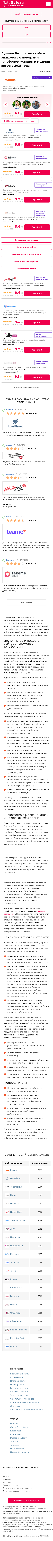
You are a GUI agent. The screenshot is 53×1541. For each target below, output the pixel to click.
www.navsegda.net (10, 372)
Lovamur (14, 1296)
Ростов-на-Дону (18, 1438)
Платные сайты (18, 1381)
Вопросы (6, 1482)
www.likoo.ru (8, 194)
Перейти (36, 114)
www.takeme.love (10, 167)
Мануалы (6, 1479)
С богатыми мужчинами (22, 1399)
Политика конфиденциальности (17, 1488)
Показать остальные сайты (26, 387)
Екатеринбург (17, 1434)
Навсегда (15, 1237)
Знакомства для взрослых (26, 261)
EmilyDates (16, 1288)
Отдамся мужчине (19, 1392)
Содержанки (16, 1377)
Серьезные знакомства (26, 240)
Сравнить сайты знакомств (26, 1500)
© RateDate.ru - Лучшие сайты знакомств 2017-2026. (25, 1536)
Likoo (13, 1195)
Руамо (13, 1279)
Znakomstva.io (17, 1220)
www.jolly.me (8, 345)
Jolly (12, 1229)
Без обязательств (19, 1388)
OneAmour (15, 1313)
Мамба (13, 1170)
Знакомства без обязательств (26, 254)
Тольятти (14, 1445)
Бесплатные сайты (26, 247)
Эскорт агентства (19, 1395)
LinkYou (14, 1346)
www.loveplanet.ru (10, 140)
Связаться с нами (10, 1485)
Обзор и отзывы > (19, 88)
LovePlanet (15, 1178)
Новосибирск (17, 1449)
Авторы (5, 1476)
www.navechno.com (11, 222)
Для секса (15, 1406)
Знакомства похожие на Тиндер (26, 1409)
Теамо (13, 1271)
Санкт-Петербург (19, 1427)
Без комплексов (18, 1330)
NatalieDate (16, 1212)
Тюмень (14, 1441)
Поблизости (16, 1246)
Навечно (14, 1203)
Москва (14, 1423)
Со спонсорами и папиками (24, 1402)
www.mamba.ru (9, 91)
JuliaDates (15, 1262)
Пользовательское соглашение (16, 1491)
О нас (5, 1473)
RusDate (14, 1254)
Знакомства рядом (26, 268)
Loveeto (14, 1304)
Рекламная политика (45, 71)
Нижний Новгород (19, 1452)
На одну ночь (17, 1384)
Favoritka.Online (18, 1338)
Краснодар (15, 1431)
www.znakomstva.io (11, 317)
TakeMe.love (16, 1187)
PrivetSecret (16, 1321)
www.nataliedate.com (11, 288)
